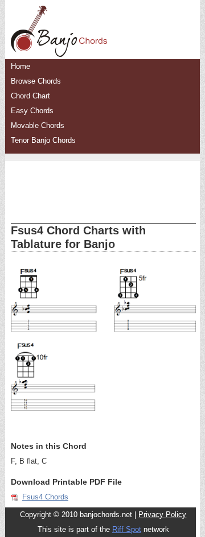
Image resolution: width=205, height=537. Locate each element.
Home (20, 66)
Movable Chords (37, 125)
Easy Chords (32, 110)
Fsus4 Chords (45, 497)
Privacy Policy (162, 514)
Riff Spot (126, 529)
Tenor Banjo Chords (43, 140)
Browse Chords (36, 81)
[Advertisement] (103, 183)
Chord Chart (30, 96)
